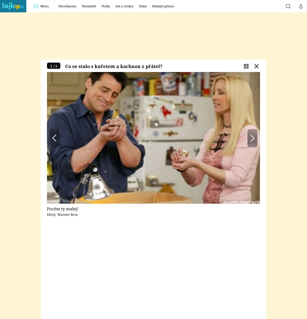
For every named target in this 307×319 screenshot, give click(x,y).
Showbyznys (67, 6)
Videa (143, 6)
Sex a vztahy (124, 6)
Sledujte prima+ (163, 6)
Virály (105, 6)
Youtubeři (89, 6)
